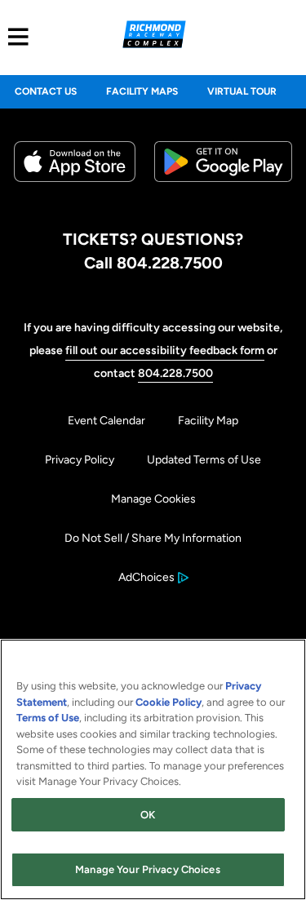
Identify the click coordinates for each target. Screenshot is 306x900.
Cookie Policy (168, 702)
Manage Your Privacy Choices (147, 869)
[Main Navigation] (14, 37)
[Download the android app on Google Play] (223, 195)
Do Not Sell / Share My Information (153, 538)
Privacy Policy (79, 460)
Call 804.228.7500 (153, 263)
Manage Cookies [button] (153, 499)
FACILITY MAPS (142, 91)
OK (147, 815)
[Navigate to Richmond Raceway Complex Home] (154, 37)
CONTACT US (46, 91)
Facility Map (208, 421)
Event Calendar (106, 421)
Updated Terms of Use (204, 460)
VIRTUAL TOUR (242, 91)
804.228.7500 (175, 373)
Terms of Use (47, 718)
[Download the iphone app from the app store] (75, 178)
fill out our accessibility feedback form (164, 350)
